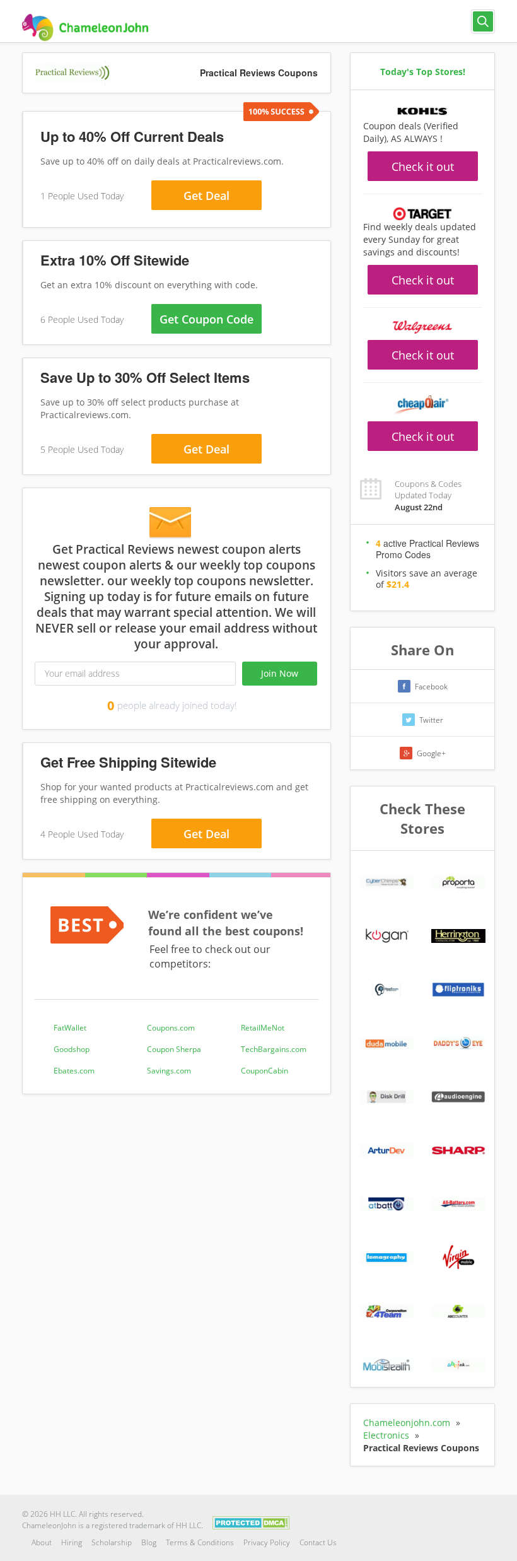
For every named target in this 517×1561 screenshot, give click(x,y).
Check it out (423, 166)
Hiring (71, 1542)
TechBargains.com (273, 1049)
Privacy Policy (266, 1542)
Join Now (279, 673)
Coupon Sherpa (174, 1049)
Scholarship (111, 1542)
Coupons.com (171, 1027)
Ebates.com (74, 1070)
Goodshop (72, 1049)
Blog (148, 1542)
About (42, 1542)
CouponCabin (264, 1070)
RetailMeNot (262, 1027)
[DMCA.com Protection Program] (251, 1522)
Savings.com (169, 1070)
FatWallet (70, 1027)
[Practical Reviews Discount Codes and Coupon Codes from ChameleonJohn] (85, 27)
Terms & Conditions (200, 1542)
